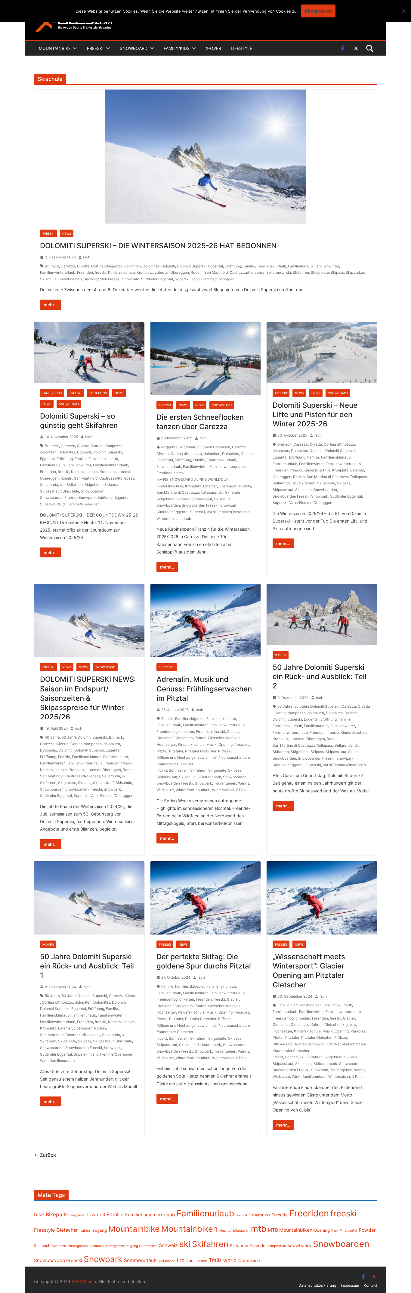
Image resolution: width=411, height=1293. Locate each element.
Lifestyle (241, 48)
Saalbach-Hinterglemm (70, 1246)
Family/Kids (177, 48)
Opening (225, 744)
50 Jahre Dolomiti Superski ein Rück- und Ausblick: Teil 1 (87, 966)
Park (334, 1231)
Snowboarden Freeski (102, 279)
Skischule (48, 279)
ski (288, 272)
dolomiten (132, 266)
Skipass (337, 272)
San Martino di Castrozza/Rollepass (234, 272)
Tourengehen (225, 783)
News (66, 233)
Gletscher (164, 738)
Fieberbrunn (259, 1215)
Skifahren (301, 272)
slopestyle (277, 1246)
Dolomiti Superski (191, 266)
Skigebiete (320, 272)
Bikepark (56, 1214)
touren (201, 1261)
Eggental (215, 266)
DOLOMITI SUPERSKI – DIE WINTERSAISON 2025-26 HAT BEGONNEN (158, 245)
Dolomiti (168, 266)
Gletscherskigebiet (224, 738)
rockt (162, 770)
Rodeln (196, 272)
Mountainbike (55, 48)
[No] (403, 11)
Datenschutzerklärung (317, 1285)
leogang (99, 1230)
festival (241, 1215)
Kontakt (370, 1285)
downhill (95, 1215)
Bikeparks (76, 1215)
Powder (367, 1230)
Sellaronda (275, 272)
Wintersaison (223, 790)
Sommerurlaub (140, 1260)
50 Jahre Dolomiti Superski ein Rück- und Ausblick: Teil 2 (319, 676)
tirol (181, 1260)
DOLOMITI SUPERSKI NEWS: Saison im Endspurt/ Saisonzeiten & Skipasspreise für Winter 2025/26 (88, 698)
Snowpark (130, 279)
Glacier (233, 731)
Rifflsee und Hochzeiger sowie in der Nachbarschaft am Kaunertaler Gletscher (203, 760)
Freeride (279, 1214)
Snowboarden (70, 279)
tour (191, 1260)
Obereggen (179, 272)
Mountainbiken (189, 1229)
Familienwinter (326, 266)
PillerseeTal (348, 1230)
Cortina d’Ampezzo (106, 266)
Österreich (249, 1260)
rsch (86, 257)
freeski (100, 272)
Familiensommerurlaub (150, 1215)
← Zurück (45, 1155)
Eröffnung (233, 266)
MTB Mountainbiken (290, 1230)
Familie (249, 266)
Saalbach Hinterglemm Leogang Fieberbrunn (123, 1246)
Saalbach (42, 1245)
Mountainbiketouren (234, 1231)
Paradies (241, 744)
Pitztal (161, 751)
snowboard (299, 1245)
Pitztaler (176, 751)
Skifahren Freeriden (249, 1245)
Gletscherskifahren (190, 738)
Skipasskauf (356, 272)
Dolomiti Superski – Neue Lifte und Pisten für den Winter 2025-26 (315, 414)
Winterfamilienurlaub (173, 518)
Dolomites (151, 266)
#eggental (169, 447)
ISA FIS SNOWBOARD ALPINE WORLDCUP (192, 479)
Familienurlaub (300, 266)
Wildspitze (165, 790)
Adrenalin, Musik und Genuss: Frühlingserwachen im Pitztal (204, 688)
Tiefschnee (166, 1261)
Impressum (350, 1285)
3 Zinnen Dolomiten (213, 447)
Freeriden (85, 272)
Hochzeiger (166, 744)
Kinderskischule (121, 272)
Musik (211, 744)
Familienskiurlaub (271, 266)
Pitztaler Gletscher (200, 751)
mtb (258, 1229)
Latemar (161, 272)
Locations (98, 393)
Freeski (95, 48)
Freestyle (44, 1230)
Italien (84, 1230)
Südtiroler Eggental (157, 279)
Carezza (68, 266)
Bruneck (52, 266)
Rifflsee (224, 751)
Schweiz (168, 1245)
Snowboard (133, 48)
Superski (182, 279)
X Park (241, 790)
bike (39, 1214)
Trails (215, 1260)
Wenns (243, 783)
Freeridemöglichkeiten (175, 731)
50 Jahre (52, 737)
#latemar (187, 447)
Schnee (175, 770)
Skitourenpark (209, 777)
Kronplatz (145, 272)
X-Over (213, 48)
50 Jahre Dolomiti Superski (84, 737)
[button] (74, 48)
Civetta (83, 266)
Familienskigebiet (190, 718)
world (230, 1260)
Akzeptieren (318, 11)
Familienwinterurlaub (57, 272)
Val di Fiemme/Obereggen (212, 279)
